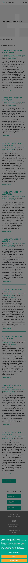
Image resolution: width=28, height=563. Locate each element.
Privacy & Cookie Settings (14, 552)
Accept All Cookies (14, 560)
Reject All (14, 556)
